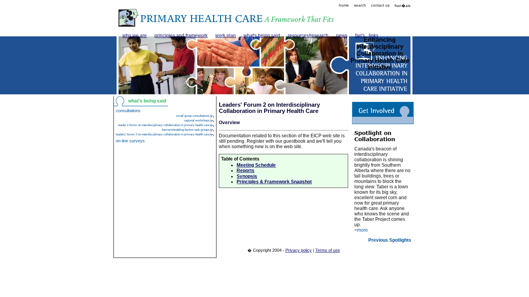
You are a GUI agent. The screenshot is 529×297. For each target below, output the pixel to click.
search (360, 5)
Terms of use (327, 250)
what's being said (262, 35)
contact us (380, 5)
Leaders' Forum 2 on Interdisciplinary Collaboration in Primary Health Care (163, 134)
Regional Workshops (197, 120)
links (373, 35)
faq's (360, 35)
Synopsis (247, 176)
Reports (245, 170)
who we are (134, 35)
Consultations (128, 110)
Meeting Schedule (256, 165)
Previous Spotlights (389, 240)
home (344, 5)
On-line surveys (130, 140)
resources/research (308, 35)
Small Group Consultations (193, 116)
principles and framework (181, 35)
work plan (225, 35)
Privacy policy (298, 250)
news (341, 35)
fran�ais (402, 5)
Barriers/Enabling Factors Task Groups (186, 129)
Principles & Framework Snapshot (274, 181)
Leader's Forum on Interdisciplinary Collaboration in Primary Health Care (164, 125)
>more (361, 230)
